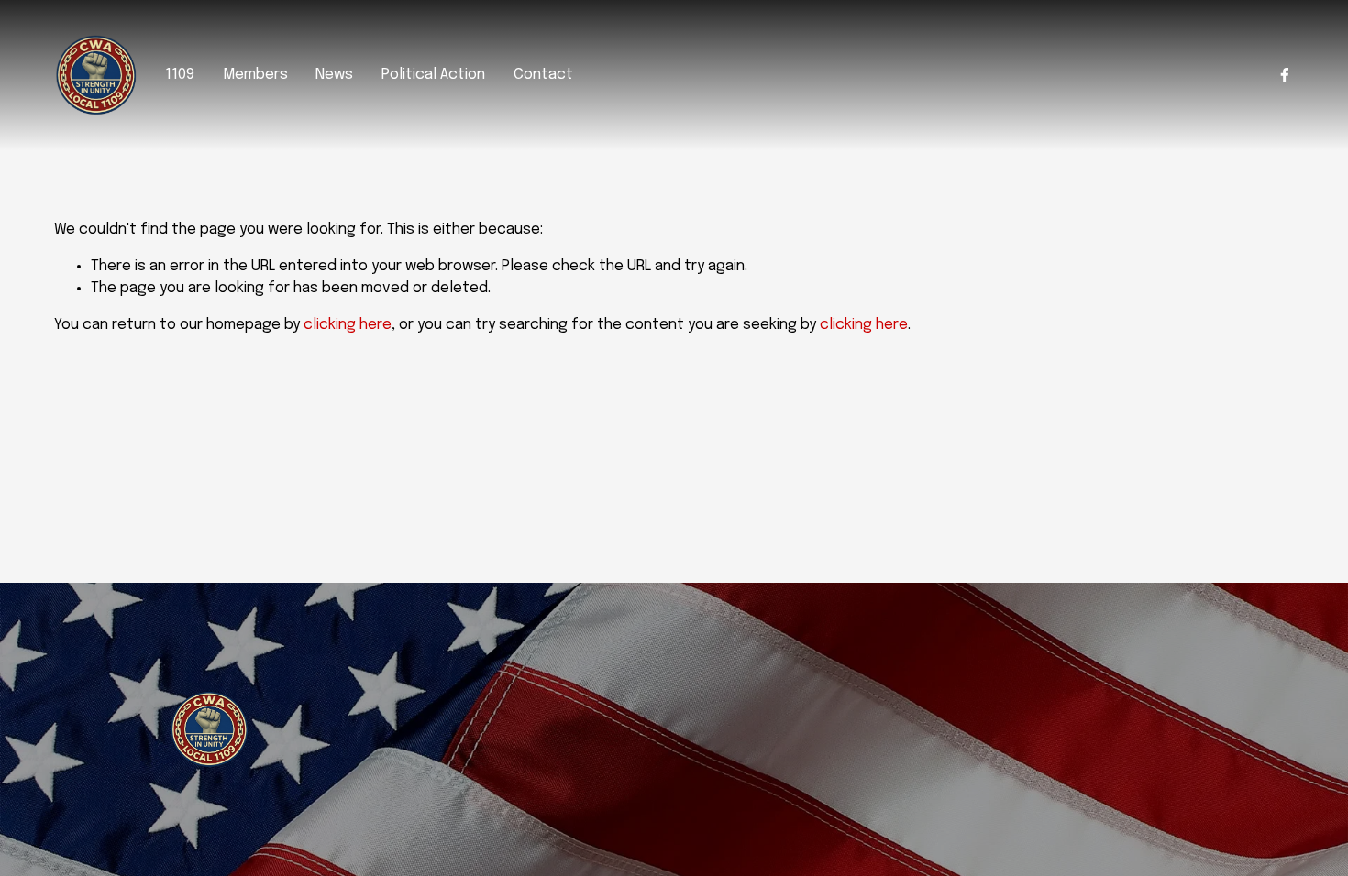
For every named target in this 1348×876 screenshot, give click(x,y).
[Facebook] (1285, 75)
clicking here (348, 325)
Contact (543, 74)
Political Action (433, 74)
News (334, 74)
